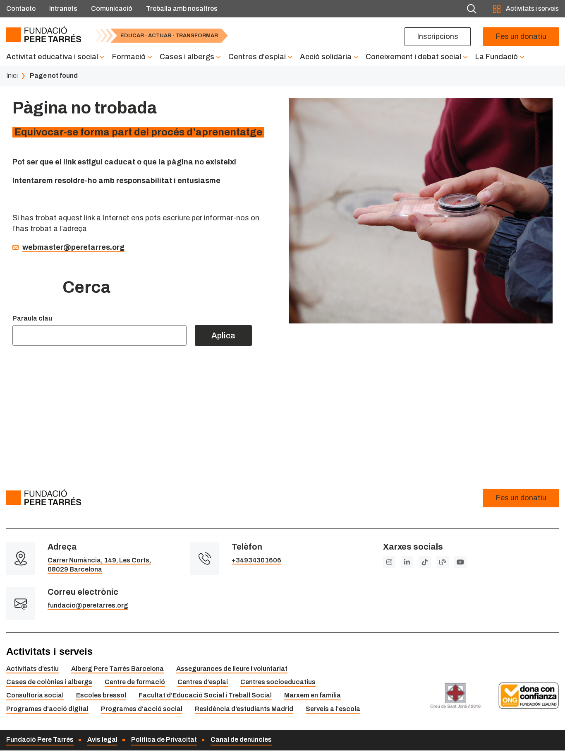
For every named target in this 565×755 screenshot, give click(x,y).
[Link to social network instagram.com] (389, 562)
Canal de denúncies (241, 739)
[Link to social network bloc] (442, 562)
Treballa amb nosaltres (182, 8)
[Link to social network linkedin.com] (407, 562)
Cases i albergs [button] (187, 57)
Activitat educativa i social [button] (52, 57)
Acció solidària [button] (326, 57)
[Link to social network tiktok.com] (425, 562)
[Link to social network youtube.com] (460, 562)
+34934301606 (256, 560)
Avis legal (102, 739)
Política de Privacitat (164, 739)
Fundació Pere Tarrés (40, 739)
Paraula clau (32, 318)
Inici (12, 75)
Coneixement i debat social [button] (413, 57)
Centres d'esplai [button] (257, 57)
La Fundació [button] (496, 57)
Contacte (21, 8)
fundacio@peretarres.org (88, 605)
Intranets (63, 8)
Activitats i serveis (532, 8)
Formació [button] (129, 57)
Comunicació (111, 8)
